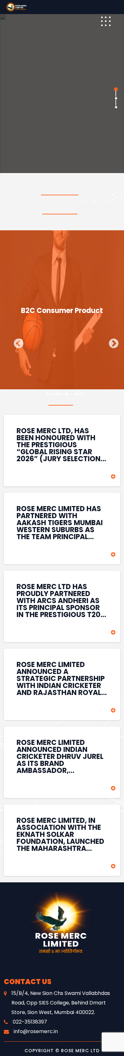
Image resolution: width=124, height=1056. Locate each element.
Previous (16, 341)
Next (111, 341)
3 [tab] (115, 107)
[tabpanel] (62, 93)
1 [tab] (115, 89)
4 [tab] (76, 394)
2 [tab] (115, 98)
